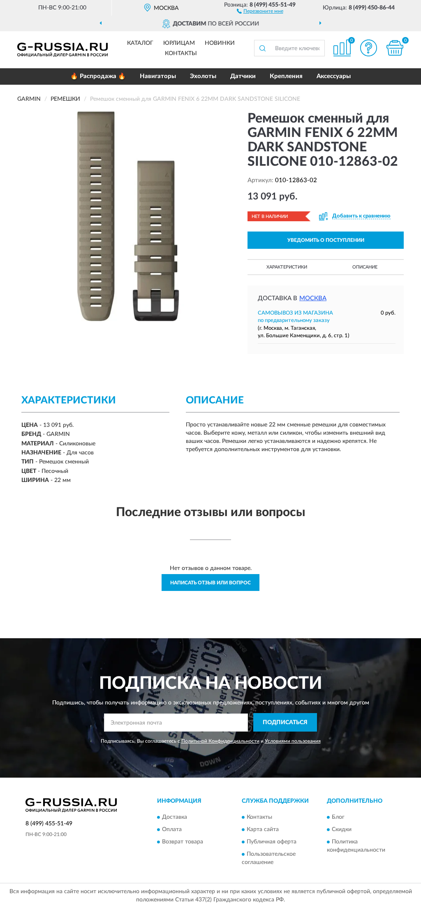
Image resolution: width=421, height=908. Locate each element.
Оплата (172, 829)
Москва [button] (312, 298)
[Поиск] (262, 48)
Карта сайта (263, 829)
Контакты (181, 53)
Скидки (342, 829)
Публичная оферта (271, 842)
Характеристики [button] (286, 267)
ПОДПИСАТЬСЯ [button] (285, 722)
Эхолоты (203, 76)
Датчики (243, 76)
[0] (395, 47)
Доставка (174, 817)
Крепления (286, 76)
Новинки (220, 43)
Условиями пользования (293, 741)
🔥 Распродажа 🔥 (98, 76)
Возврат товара (182, 842)
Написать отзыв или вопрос (210, 582)
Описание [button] (364, 267)
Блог (338, 817)
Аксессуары (334, 76)
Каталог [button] (140, 43)
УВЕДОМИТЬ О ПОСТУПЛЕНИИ (325, 240)
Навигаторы (158, 76)
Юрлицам (179, 43)
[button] (260, 10)
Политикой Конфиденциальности (220, 741)
